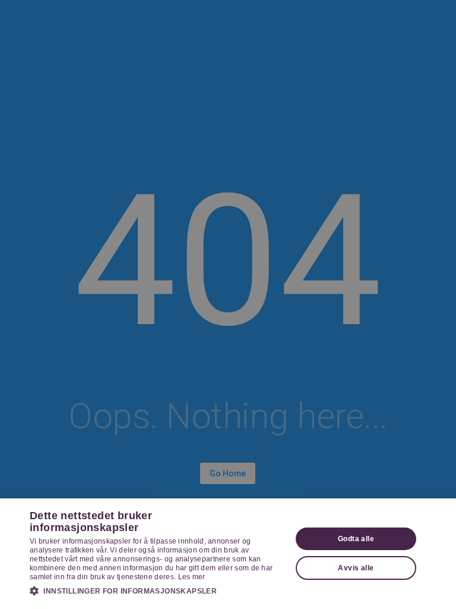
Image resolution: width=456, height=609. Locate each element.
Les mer (191, 577)
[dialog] (228, 553)
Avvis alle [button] (355, 568)
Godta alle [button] (356, 539)
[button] (157, 590)
